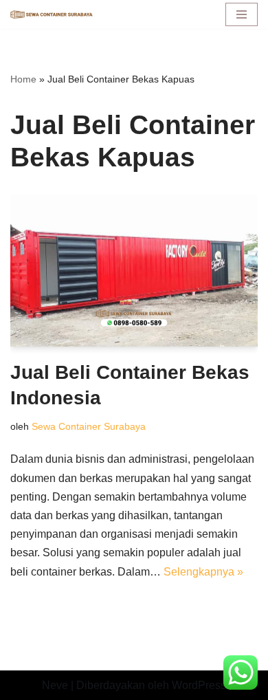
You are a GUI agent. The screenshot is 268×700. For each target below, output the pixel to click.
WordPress (199, 685)
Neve (55, 685)
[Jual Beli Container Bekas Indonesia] (134, 271)
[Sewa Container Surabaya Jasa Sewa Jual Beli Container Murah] (51, 14)
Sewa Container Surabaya (89, 426)
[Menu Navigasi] (241, 14)
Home (23, 79)
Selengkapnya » (203, 572)
